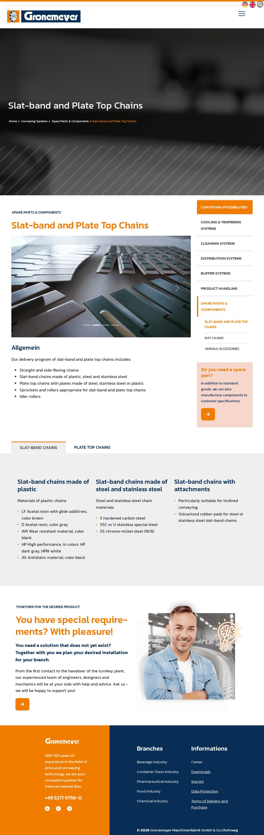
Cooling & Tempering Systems (221, 225)
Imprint (197, 781)
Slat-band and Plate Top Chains (114, 121)
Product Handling (219, 288)
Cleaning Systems (218, 243)
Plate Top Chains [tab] (92, 447)
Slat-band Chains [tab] (38, 447)
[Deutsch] (245, 4)
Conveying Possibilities (224, 207)
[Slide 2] (106, 325)
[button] (24, 288)
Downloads (201, 772)
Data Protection (204, 791)
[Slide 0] (87, 325)
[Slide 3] (115, 325)
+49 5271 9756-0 (63, 798)
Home (13, 121)
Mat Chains (214, 338)
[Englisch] (252, 4)
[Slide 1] (96, 325)
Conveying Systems (34, 121)
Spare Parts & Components (70, 121)
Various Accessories (222, 348)
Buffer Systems (215, 273)
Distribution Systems (221, 258)
